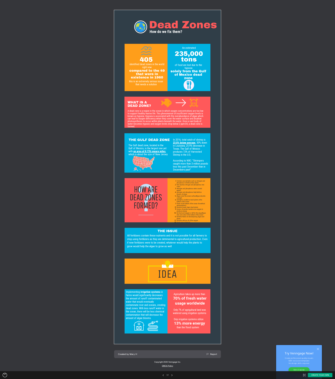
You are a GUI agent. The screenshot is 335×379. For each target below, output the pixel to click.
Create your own (320, 375)
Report (213, 354)
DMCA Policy (167, 366)
